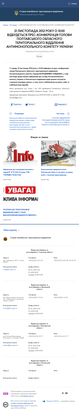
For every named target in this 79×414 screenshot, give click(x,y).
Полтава (39, 56)
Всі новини (13, 25)
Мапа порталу (10, 230)
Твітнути (31, 104)
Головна (5, 25)
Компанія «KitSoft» (52, 401)
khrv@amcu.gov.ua (27, 396)
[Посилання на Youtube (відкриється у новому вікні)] (66, 393)
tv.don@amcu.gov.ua (10, 308)
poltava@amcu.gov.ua (10, 345)
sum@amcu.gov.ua (9, 269)
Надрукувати (62, 104)
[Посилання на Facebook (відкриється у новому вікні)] (63, 393)
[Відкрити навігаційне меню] (3, 4)
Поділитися (17, 104)
